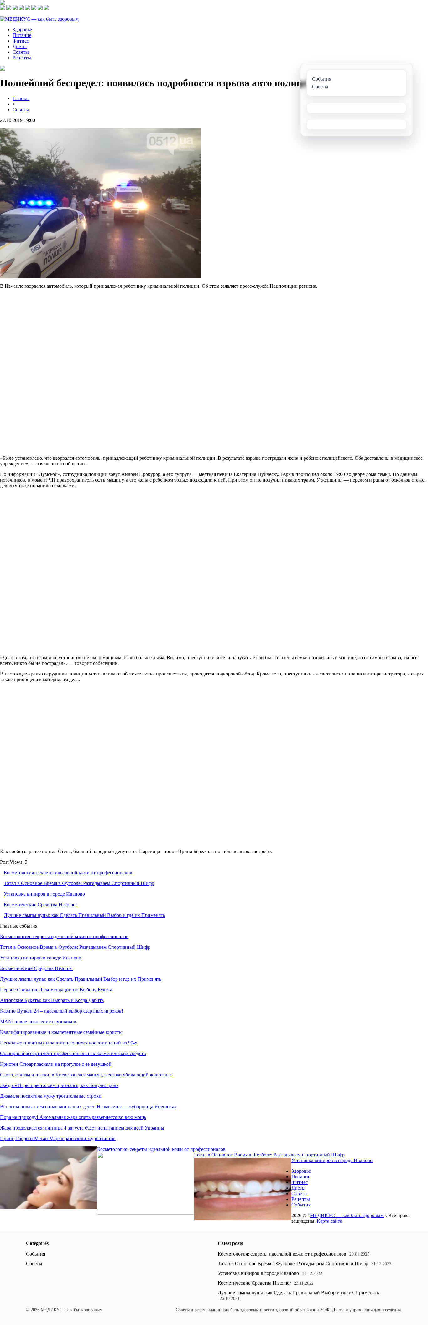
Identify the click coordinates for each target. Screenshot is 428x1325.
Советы (21, 52)
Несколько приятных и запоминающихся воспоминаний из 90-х (68, 1042)
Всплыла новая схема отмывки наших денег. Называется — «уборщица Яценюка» (88, 1106)
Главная (21, 98)
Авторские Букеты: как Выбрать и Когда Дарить (52, 1000)
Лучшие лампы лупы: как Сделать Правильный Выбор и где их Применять (84, 915)
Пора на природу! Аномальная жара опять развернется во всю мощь (73, 1117)
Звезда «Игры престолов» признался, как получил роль (59, 1085)
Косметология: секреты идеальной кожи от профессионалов (68, 872)
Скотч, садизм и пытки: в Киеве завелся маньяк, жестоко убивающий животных (86, 1074)
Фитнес (21, 40)
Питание (22, 35)
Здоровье (22, 29)
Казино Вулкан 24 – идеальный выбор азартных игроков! (61, 1011)
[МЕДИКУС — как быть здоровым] (39, 19)
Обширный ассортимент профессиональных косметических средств (73, 1053)
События (301, 1204)
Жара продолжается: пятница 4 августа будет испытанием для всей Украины (82, 1127)
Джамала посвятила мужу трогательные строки (51, 1096)
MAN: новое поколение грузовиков (38, 1021)
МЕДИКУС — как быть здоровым (347, 1215)
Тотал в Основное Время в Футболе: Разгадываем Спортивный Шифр (79, 883)
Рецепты (22, 57)
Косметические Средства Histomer (40, 904)
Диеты (20, 46)
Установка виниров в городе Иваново (44, 894)
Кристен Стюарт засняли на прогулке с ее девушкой (56, 1064)
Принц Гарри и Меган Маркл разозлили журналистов (58, 1138)
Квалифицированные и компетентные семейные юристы (61, 1032)
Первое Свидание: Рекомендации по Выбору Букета (56, 989)
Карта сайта (329, 1221)
